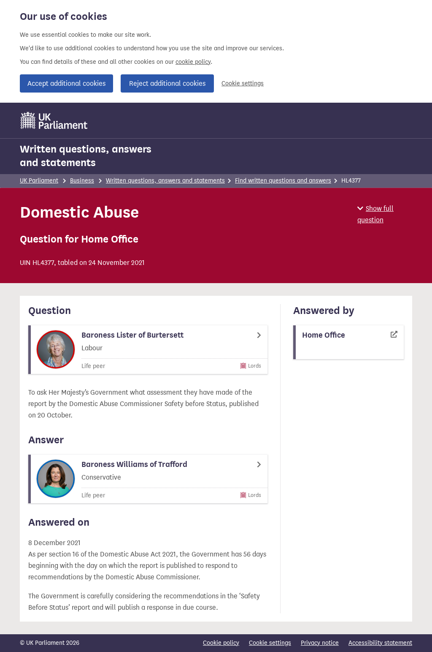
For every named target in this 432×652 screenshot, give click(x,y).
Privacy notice (320, 643)
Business (82, 180)
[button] (384, 214)
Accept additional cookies (66, 83)
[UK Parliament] (54, 120)
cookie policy (193, 61)
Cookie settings (242, 83)
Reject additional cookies (167, 83)
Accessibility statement (380, 643)
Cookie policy (221, 643)
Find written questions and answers (283, 180)
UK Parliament (39, 180)
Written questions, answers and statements (85, 156)
